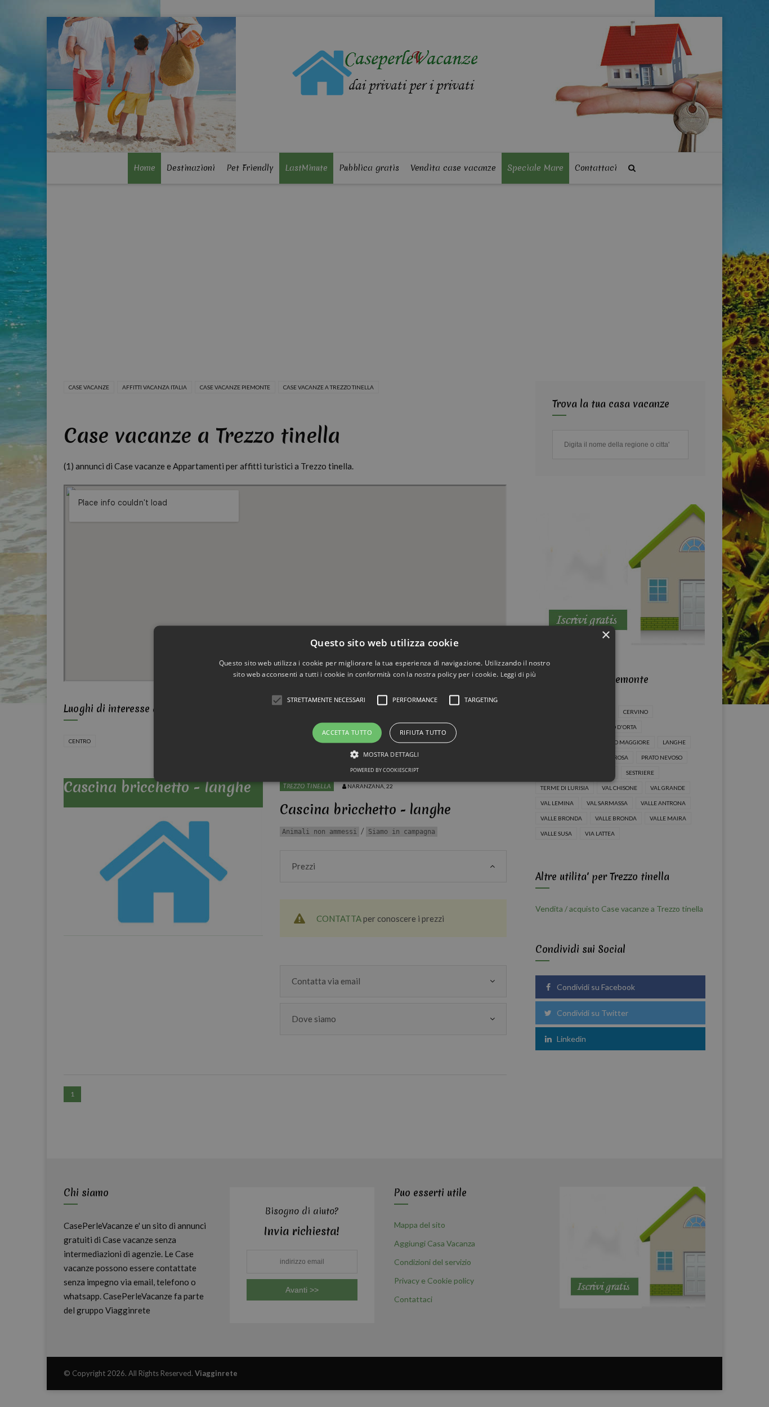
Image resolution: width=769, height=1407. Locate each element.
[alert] (384, 703)
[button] (384, 703)
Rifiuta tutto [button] (423, 733)
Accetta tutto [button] (347, 733)
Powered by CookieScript (384, 770)
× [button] (605, 635)
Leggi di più (518, 674)
